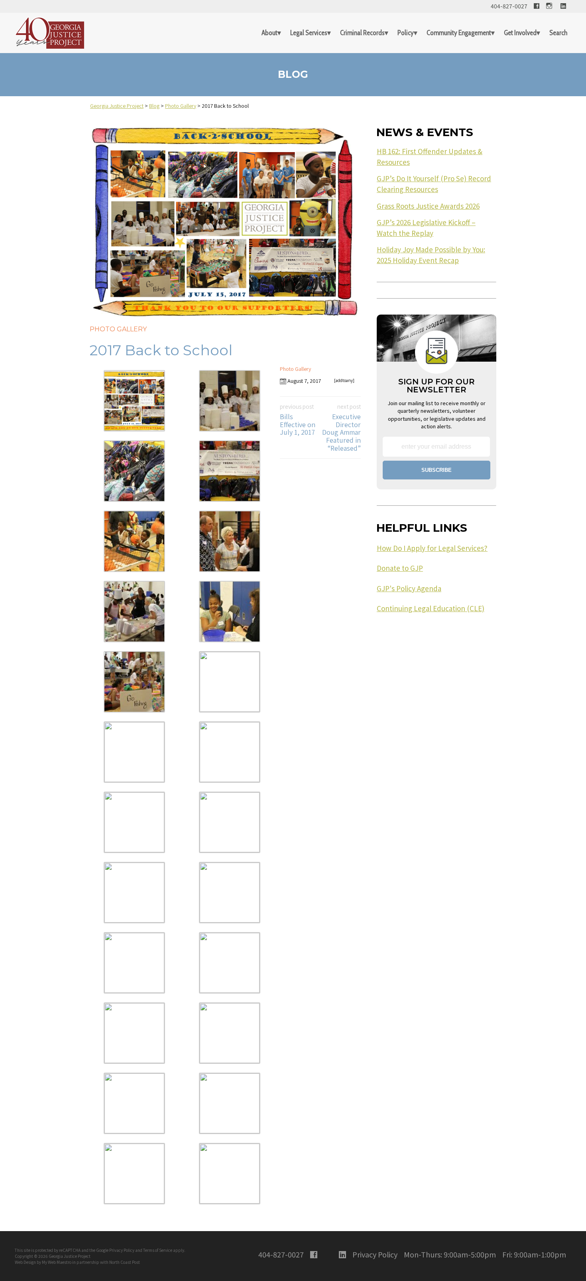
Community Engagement (459, 33)
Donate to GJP (400, 568)
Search (558, 33)
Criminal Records (362, 33)
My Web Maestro (56, 1262)
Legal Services (308, 33)
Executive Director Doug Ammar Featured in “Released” (341, 428)
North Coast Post (124, 1262)
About (269, 33)
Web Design (25, 1262)
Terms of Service (157, 1250)
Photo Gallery (118, 329)
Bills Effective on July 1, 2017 (297, 420)
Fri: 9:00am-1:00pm (534, 1254)
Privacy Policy (121, 1250)
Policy (405, 33)
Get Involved (520, 33)
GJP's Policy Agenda (409, 588)
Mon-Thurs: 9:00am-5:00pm (450, 1254)
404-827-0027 (509, 6)
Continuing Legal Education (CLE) (430, 608)
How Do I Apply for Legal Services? (432, 548)
